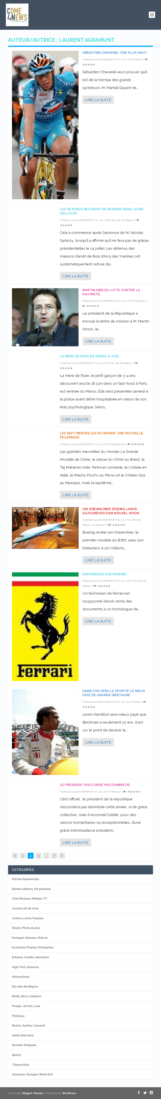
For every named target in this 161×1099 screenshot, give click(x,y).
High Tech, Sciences (25, 967)
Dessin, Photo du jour (26, 927)
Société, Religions (24, 1045)
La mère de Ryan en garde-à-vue (89, 356)
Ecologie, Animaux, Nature (30, 937)
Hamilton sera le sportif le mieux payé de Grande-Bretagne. (113, 693)
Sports (137, 59)
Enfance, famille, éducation (30, 957)
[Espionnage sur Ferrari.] (45, 626)
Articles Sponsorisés (25, 879)
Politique (139, 300)
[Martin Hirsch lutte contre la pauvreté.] (45, 317)
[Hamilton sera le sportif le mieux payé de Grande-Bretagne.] (45, 732)
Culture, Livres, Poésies (27, 918)
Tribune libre (20, 1064)
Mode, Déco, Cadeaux (26, 996)
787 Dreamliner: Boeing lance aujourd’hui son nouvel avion (110, 511)
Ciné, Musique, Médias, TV (29, 898)
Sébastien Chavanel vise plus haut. (114, 53)
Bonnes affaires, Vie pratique (31, 889)
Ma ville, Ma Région (122, 220)
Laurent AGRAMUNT (105, 59)
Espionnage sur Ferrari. (104, 574)
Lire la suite (98, 100)
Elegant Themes (32, 1093)
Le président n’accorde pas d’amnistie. (95, 785)
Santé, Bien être (23, 1035)
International (117, 444)
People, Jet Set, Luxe (26, 1006)
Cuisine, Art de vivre (25, 908)
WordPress (69, 1093)
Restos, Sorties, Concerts (28, 1025)
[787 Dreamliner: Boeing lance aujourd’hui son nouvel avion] (45, 528)
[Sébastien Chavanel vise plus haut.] (45, 125)
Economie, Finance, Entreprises (32, 947)
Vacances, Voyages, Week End (32, 1074)
